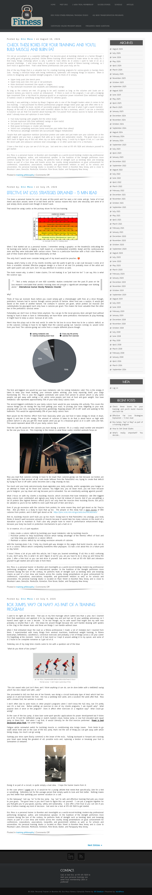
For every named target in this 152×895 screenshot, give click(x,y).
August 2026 (118, 49)
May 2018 (116, 340)
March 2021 (117, 224)
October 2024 (118, 124)
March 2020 (117, 269)
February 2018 (118, 353)
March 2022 (117, 186)
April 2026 (117, 65)
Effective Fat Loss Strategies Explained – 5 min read (52, 193)
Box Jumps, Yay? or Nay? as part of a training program (128, 423)
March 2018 (117, 348)
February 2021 (118, 228)
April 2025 (117, 103)
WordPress (120, 891)
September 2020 (119, 249)
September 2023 (119, 144)
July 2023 (116, 149)
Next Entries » (95, 845)
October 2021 (118, 203)
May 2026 (117, 61)
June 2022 (117, 178)
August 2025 (118, 90)
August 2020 (118, 253)
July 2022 (116, 174)
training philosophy (25, 175)
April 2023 (117, 153)
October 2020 (118, 244)
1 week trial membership (82, 4)
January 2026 (118, 74)
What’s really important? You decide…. (128, 434)
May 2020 (117, 265)
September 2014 (119, 369)
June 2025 (117, 95)
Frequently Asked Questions (97, 26)
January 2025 (118, 111)
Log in (115, 388)
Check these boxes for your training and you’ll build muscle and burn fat (51, 47)
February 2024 (118, 136)
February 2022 (118, 190)
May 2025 (116, 99)
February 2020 (119, 274)
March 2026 (117, 69)
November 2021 (119, 199)
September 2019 (119, 294)
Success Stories (104, 4)
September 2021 (119, 207)
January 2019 (118, 315)
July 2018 (116, 332)
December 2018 (119, 319)
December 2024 (119, 115)
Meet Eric (64, 4)
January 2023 (118, 157)
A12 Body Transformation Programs (108, 15)
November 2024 (119, 120)
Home (53, 4)
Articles (130, 4)
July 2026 (117, 53)
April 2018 (117, 344)
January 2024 (118, 140)
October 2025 (118, 82)
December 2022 (119, 161)
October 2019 (118, 290)
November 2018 (119, 323)
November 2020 (119, 240)
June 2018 (117, 336)
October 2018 (118, 328)
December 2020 (119, 236)
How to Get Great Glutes (123, 428)
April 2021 (117, 219)
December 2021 (119, 194)
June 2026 (117, 57)
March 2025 (117, 107)
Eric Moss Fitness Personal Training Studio (69, 15)
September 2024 (119, 128)
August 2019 (118, 299)
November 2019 (119, 286)
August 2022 (118, 169)
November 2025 (119, 78)
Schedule (118, 4)
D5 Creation (99, 891)
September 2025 (119, 86)
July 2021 (116, 211)
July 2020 (117, 257)
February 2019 (118, 311)
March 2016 (117, 365)
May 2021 (116, 215)
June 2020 (117, 261)
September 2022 (119, 165)
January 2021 (118, 232)
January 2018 (118, 357)
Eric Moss (27, 39)
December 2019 (119, 282)
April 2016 (117, 361)
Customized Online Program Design (66, 26)
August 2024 (118, 132)
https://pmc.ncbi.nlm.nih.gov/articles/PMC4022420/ (75, 512)
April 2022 (117, 182)
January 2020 (118, 278)
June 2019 (117, 307)
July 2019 (116, 303)
